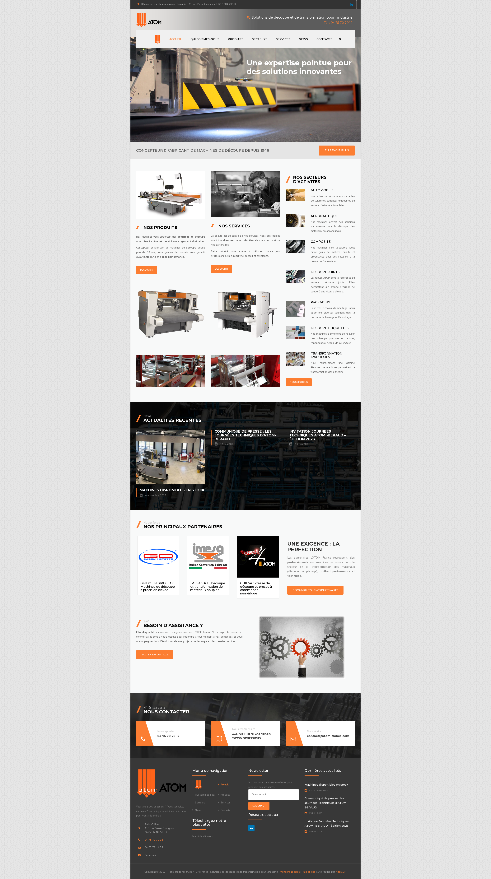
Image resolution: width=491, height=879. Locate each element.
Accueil (175, 39)
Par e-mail (151, 855)
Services (283, 39)
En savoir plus (337, 150)
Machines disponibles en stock (326, 784)
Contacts (324, 39)
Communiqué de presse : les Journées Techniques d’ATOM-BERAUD (326, 803)
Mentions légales (290, 871)
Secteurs (259, 39)
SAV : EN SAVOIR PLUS (155, 654)
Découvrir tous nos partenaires (315, 590)
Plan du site (308, 871)
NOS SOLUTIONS (299, 382)
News (303, 39)
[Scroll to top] (471, 858)
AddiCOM (341, 871)
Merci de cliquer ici (203, 836)
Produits (235, 39)
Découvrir (146, 269)
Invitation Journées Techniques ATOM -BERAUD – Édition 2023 (327, 824)
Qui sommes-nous (204, 39)
